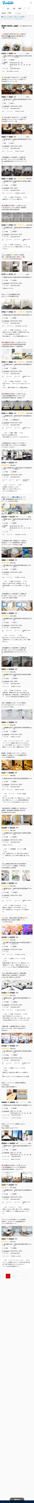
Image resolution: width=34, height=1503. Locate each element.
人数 (14, 8)
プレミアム (28, 8)
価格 (19, 8)
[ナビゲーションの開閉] (31, 2)
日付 (8, 8)
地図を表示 (17, 1499)
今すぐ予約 (24, 8)
